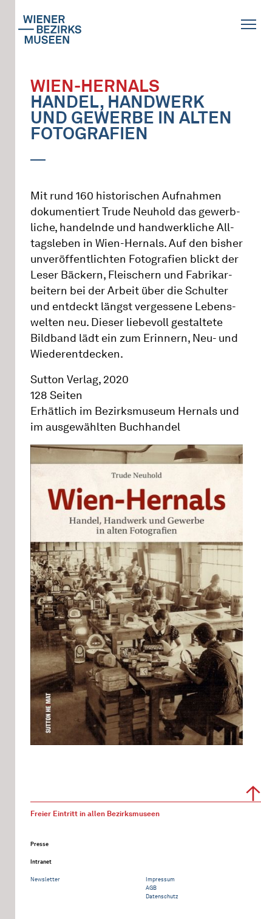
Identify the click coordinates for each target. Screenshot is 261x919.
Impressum (160, 879)
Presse (39, 844)
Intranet (41, 861)
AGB (151, 887)
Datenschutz (162, 896)
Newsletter (45, 879)
